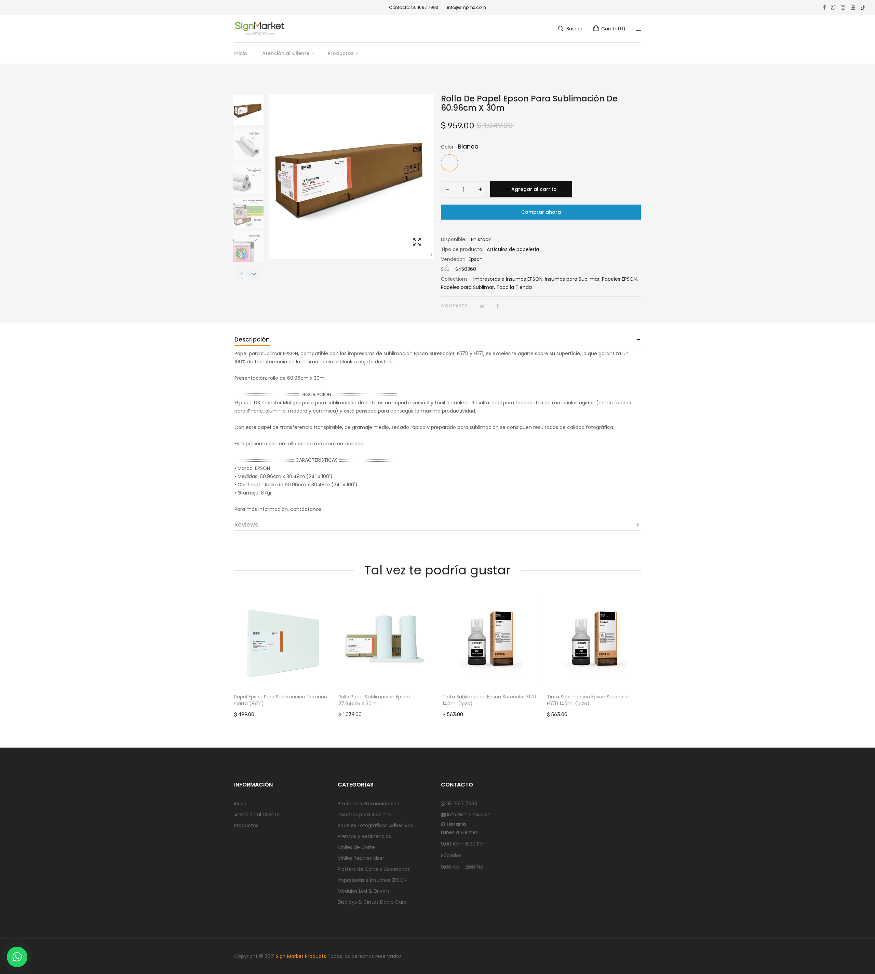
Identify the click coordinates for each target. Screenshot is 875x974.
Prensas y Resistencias (364, 836)
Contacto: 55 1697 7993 (413, 7)
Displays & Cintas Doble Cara (372, 902)
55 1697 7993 (461, 803)
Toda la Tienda (514, 287)
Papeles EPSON (619, 279)
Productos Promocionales (368, 803)
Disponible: (453, 239)
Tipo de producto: (462, 249)
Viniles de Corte (356, 847)
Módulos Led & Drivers (364, 891)
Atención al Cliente (257, 814)
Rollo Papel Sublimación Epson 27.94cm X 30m (374, 700)
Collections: (455, 279)
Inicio (240, 803)
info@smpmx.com (466, 7)
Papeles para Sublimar (467, 287)
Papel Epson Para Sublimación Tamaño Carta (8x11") (280, 700)
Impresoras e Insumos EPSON (507, 279)
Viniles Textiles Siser (361, 858)
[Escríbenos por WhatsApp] (17, 957)
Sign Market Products (301, 956)
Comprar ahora (541, 212)
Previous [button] (242, 273)
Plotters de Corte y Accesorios (374, 869)
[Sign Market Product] (259, 29)
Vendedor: (453, 259)
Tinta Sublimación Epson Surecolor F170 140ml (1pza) (489, 700)
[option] (251, 111)
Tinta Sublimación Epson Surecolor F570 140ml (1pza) (588, 700)
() (613, 28)
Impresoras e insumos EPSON (372, 880)
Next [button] (254, 273)
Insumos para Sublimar (572, 279)
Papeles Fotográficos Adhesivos (375, 825)
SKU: (445, 269)
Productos (246, 825)
